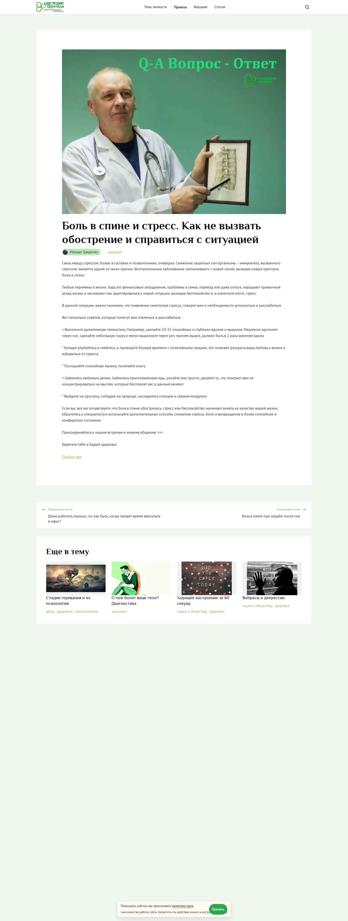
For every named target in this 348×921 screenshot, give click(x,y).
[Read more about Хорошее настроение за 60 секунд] (206, 578)
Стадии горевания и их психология (68, 601)
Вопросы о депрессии (263, 598)
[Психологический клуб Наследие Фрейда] (50, 7)
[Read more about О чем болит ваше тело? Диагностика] (141, 578)
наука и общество (191, 611)
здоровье (114, 252)
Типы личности (155, 7)
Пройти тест (72, 456)
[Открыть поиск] (307, 7)
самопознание (86, 611)
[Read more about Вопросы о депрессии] (272, 578)
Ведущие (200, 7)
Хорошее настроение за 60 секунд (203, 601)
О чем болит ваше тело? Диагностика (135, 601)
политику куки (182, 906)
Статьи (219, 7)
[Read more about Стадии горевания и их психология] (76, 578)
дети (50, 611)
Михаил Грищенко (84, 252)
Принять (218, 909)
